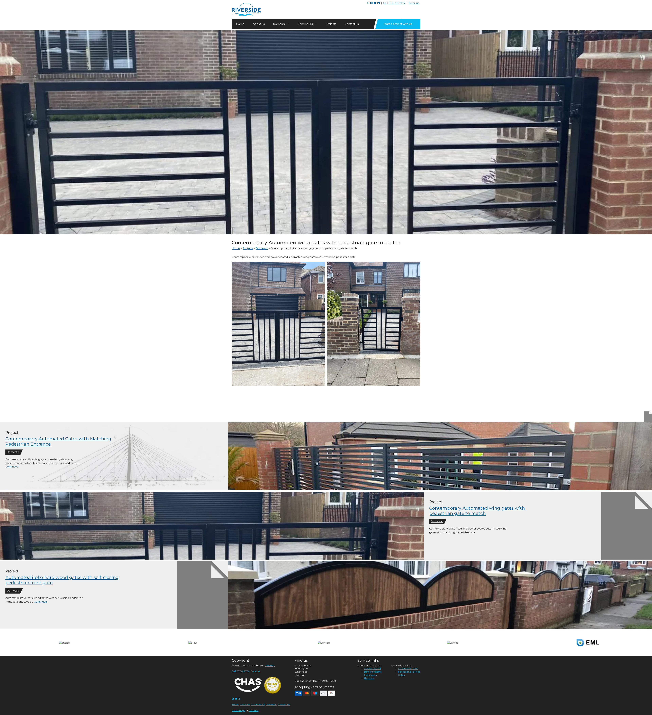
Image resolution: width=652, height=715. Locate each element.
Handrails (369, 678)
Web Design (238, 710)
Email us (414, 3)
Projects (331, 23)
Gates (401, 675)
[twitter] (233, 698)
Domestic (13, 452)
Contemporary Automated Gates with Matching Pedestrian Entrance (58, 441)
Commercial (258, 704)
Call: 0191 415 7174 (394, 3)
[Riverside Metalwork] (246, 9)
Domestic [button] (279, 23)
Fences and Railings (409, 671)
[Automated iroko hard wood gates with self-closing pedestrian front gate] (440, 595)
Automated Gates (408, 668)
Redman (253, 710)
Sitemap (270, 665)
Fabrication (370, 675)
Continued (11, 466)
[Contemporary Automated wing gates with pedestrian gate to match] (212, 526)
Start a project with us (398, 23)
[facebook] (236, 698)
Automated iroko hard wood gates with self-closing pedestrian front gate (62, 580)
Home (240, 23)
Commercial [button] (306, 23)
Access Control (372, 668)
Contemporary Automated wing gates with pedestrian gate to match (477, 510)
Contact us (352, 23)
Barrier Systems (372, 671)
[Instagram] (239, 698)
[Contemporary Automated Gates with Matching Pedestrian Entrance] (440, 456)
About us (259, 23)
